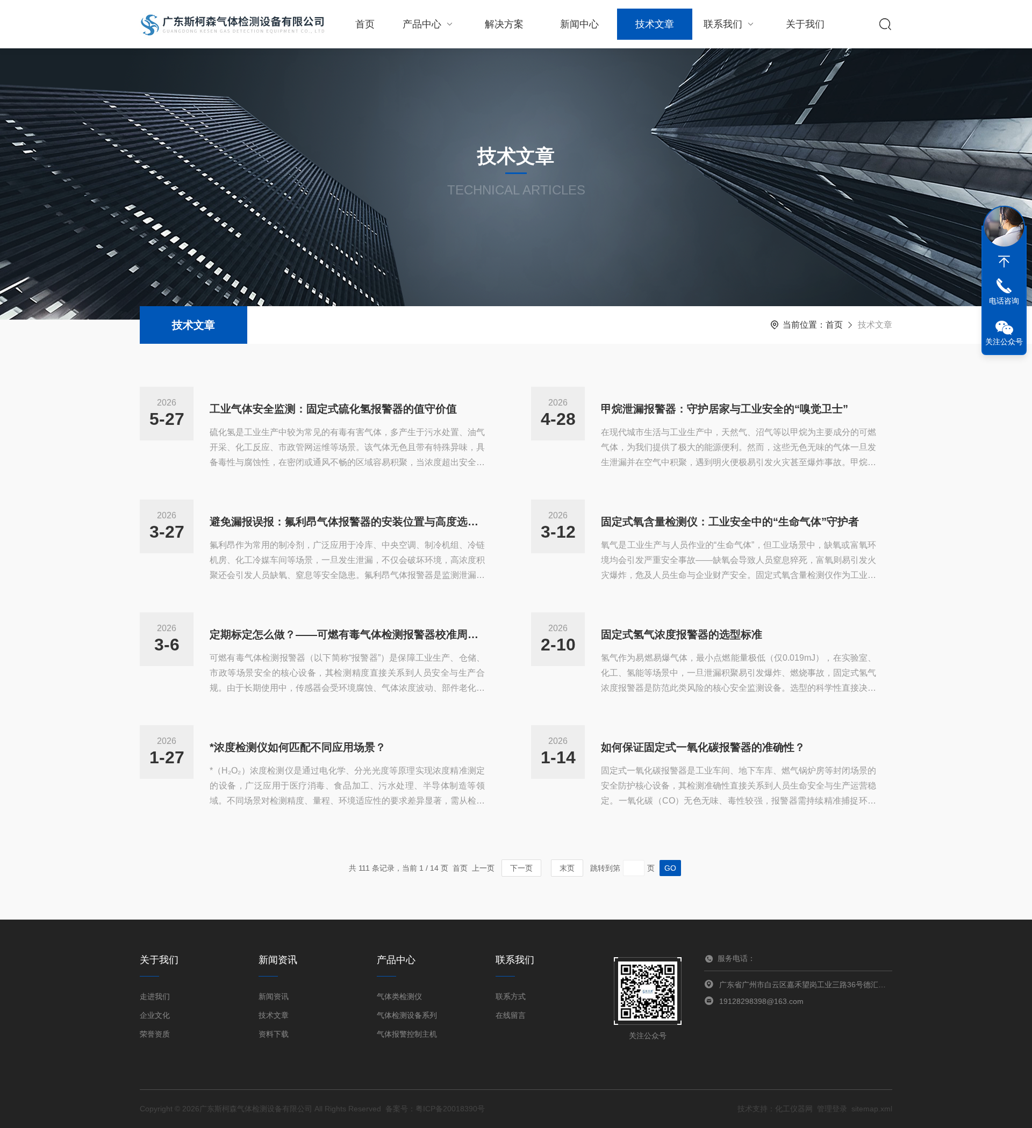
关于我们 (805, 24)
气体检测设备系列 (407, 1015)
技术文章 (654, 24)
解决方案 (504, 24)
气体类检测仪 (399, 996)
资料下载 (274, 1034)
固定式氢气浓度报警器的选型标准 (681, 634)
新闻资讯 (274, 996)
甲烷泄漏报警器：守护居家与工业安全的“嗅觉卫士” (724, 409)
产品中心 (422, 24)
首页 (365, 24)
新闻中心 (579, 24)
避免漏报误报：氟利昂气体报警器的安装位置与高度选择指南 (347, 521)
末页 (567, 868)
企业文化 (155, 1015)
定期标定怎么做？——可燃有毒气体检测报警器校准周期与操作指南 (347, 634)
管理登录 (832, 1108)
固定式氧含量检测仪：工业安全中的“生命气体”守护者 (730, 521)
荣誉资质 (155, 1034)
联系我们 (723, 24)
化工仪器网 (794, 1108)
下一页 (521, 868)
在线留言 (511, 1015)
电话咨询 (1004, 301)
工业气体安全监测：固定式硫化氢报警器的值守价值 (333, 409)
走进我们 (155, 996)
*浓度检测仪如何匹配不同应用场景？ (298, 747)
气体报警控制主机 (407, 1034)
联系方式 (511, 996)
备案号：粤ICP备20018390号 (435, 1108)
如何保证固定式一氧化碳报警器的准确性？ (703, 747)
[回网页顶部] (1004, 261)
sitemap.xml (871, 1108)
